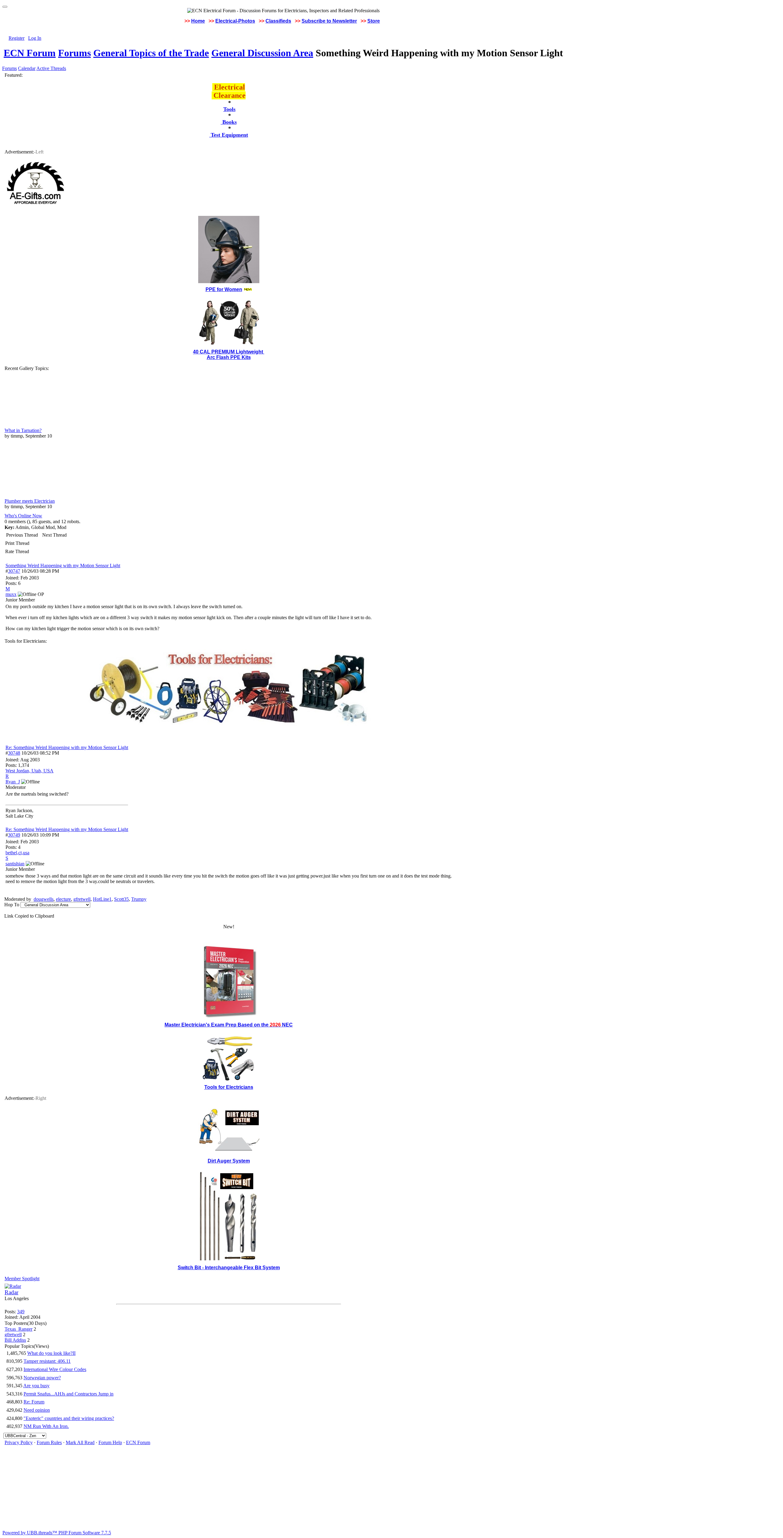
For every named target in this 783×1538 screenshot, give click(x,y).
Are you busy (36, 1385)
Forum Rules (49, 1442)
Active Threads (51, 68)
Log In (34, 38)
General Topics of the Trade (151, 52)
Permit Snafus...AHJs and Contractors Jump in (68, 1393)
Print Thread (17, 543)
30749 (14, 834)
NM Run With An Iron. (46, 1426)
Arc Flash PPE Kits (229, 357)
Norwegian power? (42, 1377)
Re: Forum (34, 1401)
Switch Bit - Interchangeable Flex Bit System (229, 1267)
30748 (14, 753)
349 (20, 1311)
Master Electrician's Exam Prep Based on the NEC (229, 1024)
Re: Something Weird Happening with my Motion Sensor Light (67, 747)
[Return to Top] (4, 7)
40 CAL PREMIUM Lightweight (228, 351)
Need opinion (37, 1410)
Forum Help (110, 1442)
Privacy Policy (19, 1442)
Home (198, 21)
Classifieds (278, 21)
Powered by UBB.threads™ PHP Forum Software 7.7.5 (56, 1532)
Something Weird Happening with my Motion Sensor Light (63, 565)
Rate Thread (17, 551)
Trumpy (139, 899)
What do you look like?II (51, 1353)
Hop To (11, 904)
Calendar (26, 68)
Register (16, 38)
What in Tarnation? (23, 430)
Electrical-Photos (235, 21)
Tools (229, 109)
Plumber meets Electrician (30, 501)
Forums (74, 52)
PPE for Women (224, 289)
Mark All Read (80, 1442)
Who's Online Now (23, 515)
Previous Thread (22, 535)
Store (373, 21)
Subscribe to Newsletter (329, 21)
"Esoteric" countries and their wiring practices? (69, 1418)
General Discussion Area (262, 52)
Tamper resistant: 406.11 (47, 1361)
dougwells (44, 899)
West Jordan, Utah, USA (30, 770)
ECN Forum (30, 52)
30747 (14, 571)
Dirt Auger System (229, 1160)
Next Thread (54, 535)
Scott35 (121, 899)
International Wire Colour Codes (55, 1369)
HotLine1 (102, 899)
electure (63, 899)
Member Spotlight (22, 1278)
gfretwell (82, 899)
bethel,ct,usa (17, 852)
